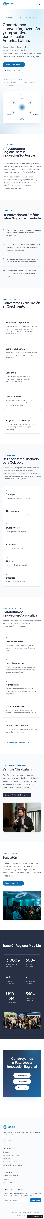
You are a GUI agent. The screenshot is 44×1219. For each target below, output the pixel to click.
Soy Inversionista (22, 1082)
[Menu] (39, 4)
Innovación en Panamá (10, 1162)
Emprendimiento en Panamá (12, 1165)
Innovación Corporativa (11, 1155)
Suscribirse (35, 1200)
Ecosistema (6, 1158)
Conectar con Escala (13, 71)
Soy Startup (22, 1088)
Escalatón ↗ (7, 1179)
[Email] (10, 1140)
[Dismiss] (41, 1216)
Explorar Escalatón (12, 883)
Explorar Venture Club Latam (15, 795)
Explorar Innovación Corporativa (14, 742)
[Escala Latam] (8, 4)
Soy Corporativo (22, 1075)
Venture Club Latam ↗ (10, 1176)
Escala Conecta (8, 1182)
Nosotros (6, 1152)
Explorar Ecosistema (12, 65)
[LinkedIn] (4, 1140)
